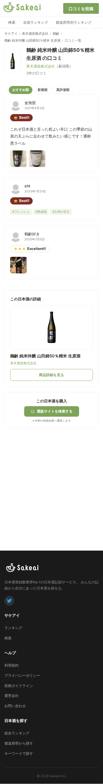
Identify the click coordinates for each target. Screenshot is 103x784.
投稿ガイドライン (18, 685)
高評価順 (62, 90)
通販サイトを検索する (55, 411)
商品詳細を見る (51, 375)
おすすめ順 (20, 90)
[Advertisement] (51, 480)
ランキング (13, 628)
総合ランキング (16, 733)
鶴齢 (56, 33)
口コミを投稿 (81, 8)
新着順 (43, 90)
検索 (11, 22)
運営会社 (11, 695)
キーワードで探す (18, 753)
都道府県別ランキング (73, 22)
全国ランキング (35, 22)
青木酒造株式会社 (35, 33)
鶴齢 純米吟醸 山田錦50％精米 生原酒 (32, 40)
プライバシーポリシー (22, 675)
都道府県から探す (18, 743)
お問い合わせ (15, 706)
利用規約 (11, 665)
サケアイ (11, 33)
